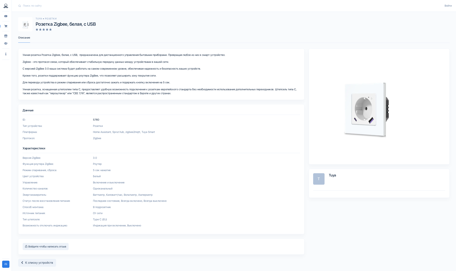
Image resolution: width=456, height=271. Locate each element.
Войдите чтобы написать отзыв (47, 246)
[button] (6, 54)
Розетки (50, 18)
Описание (24, 37)
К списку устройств (38, 262)
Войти (448, 5)
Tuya (39, 18)
